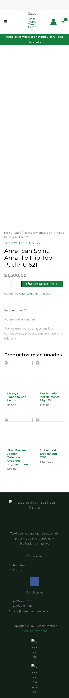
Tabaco (27, 232)
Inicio (7, 232)
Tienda (17, 232)
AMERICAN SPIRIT (17, 243)
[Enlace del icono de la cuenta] (53, 21)
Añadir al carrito (42, 284)
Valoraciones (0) (15, 310)
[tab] (34, 310)
